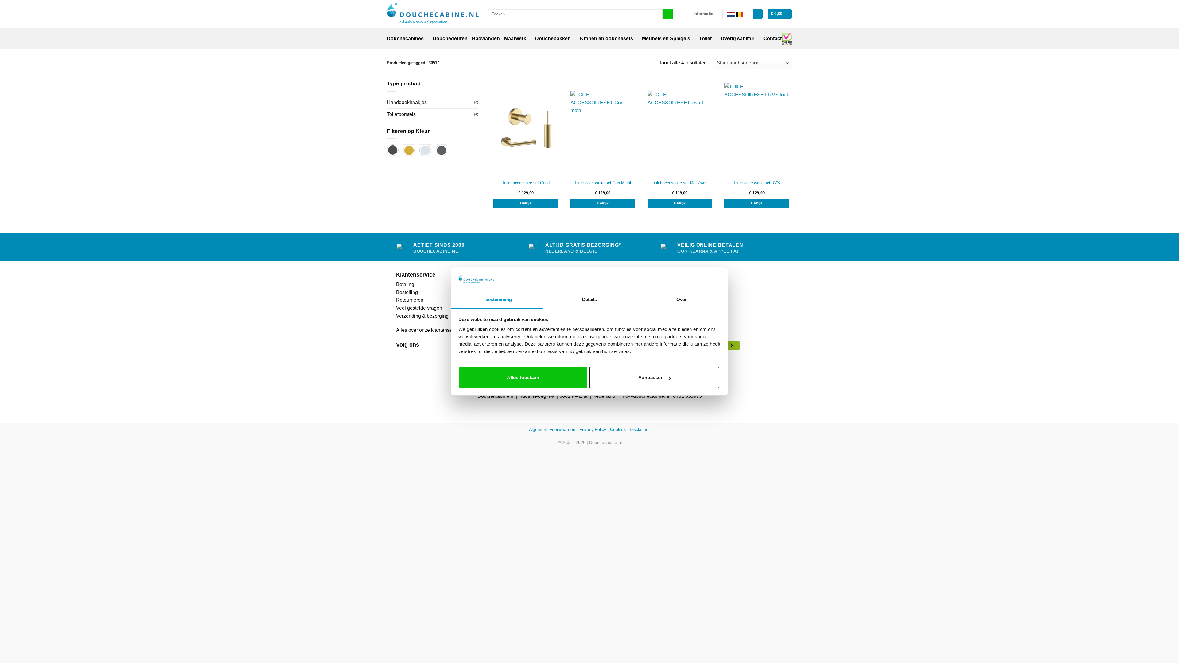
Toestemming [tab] (497, 299)
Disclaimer (640, 429)
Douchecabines (405, 38)
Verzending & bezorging (422, 316)
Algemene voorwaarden (552, 429)
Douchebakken (553, 38)
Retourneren (409, 300)
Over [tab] (681, 299)
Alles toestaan (523, 377)
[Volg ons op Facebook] (399, 355)
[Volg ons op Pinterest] (414, 355)
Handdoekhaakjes (407, 102)
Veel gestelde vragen (419, 308)
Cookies (618, 429)
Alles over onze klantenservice (429, 330)
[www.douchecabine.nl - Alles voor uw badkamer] (433, 14)
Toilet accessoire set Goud (526, 182)
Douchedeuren (450, 38)
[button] (758, 14)
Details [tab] (589, 299)
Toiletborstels (401, 114)
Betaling (405, 284)
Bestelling (407, 292)
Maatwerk (515, 38)
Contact (772, 38)
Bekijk (526, 203)
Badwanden (486, 38)
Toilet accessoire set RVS (756, 182)
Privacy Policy (592, 429)
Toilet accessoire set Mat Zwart (680, 182)
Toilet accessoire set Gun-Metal (602, 182)
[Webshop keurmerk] (787, 38)
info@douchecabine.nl (644, 396)
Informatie (703, 13)
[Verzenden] (668, 14)
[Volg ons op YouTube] (422, 355)
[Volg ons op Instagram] (407, 355)
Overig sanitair (737, 38)
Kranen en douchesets (606, 38)
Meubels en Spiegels (666, 38)
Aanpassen (650, 377)
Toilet (705, 38)
